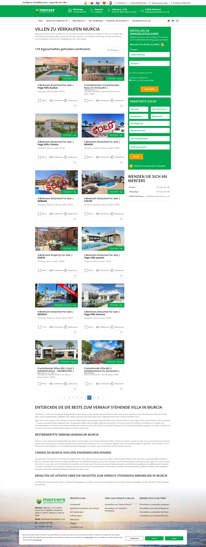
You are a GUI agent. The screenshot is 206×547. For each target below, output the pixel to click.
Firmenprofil (75, 504)
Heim (40, 20)
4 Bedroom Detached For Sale (56, 199)
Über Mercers (78, 20)
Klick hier (148, 73)
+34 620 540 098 (163, 191)
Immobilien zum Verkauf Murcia (118, 504)
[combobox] (138, 109)
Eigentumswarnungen (160, 3)
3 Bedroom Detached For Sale (56, 143)
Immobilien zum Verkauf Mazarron (154, 508)
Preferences (134, 538)
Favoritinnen (121, 3)
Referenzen (74, 519)
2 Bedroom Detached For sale (102, 143)
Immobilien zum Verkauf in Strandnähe (116, 509)
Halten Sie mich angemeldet (142, 80)
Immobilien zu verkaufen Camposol (154, 504)
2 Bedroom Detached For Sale (56, 86)
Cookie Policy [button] (89, 537)
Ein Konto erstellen (150, 44)
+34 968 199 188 (163, 187)
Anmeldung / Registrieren (182, 3)
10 (98, 397)
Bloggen (73, 523)
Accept (174, 538)
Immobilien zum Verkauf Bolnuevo (154, 515)
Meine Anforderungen (139, 3)
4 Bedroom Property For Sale (55, 256)
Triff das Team (75, 515)
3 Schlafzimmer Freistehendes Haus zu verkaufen (101, 88)
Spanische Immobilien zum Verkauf (84, 508)
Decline (154, 538)
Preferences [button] (38, 540)
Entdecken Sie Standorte (116, 20)
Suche (136, 156)
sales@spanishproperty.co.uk (157, 12)
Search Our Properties (56, 20)
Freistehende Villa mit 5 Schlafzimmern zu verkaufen (102, 371)
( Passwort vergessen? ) (139, 77)
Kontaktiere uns (76, 527)
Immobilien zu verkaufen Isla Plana (154, 512)
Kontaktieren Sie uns (141, 20)
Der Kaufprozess (96, 20)
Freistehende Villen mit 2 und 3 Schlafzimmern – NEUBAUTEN (56, 371)
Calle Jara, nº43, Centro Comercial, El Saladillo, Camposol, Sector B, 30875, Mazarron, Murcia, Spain (49, 511)
